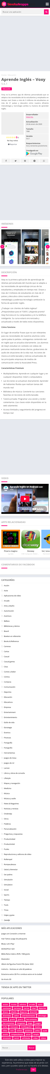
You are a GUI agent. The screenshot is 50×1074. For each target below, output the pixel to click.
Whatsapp (43, 161)
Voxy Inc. (29, 117)
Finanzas (7, 737)
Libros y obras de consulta (14, 773)
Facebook (6, 161)
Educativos (8, 702)
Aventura (7, 616)
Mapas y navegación (12, 783)
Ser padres (8, 874)
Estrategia (8, 727)
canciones (7, 1008)
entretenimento (28, 1015)
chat (34, 1008)
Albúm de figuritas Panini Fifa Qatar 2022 (17, 964)
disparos (23, 1012)
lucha (5, 1027)
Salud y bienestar (11, 869)
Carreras (7, 646)
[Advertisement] (25, 43)
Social (6, 890)
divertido (33, 1012)
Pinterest (25, 161)
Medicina (7, 788)
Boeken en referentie (12, 636)
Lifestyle (7, 778)
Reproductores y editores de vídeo (17, 854)
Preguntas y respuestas (13, 834)
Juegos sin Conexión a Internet (13, 933)
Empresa (7, 707)
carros (26, 1008)
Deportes (7, 692)
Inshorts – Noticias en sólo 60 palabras (16, 969)
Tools (6, 905)
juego (30, 1023)
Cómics (7, 677)
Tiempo (7, 900)
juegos (38, 1023)
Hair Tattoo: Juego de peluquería (14, 938)
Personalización (10, 829)
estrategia (42, 1015)
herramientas (8, 1023)
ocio (12, 1030)
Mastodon (5, 959)
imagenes (21, 1023)
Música (7, 793)
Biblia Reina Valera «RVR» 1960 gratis (15, 954)
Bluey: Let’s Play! (7, 944)
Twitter (15, 161)
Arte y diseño (9, 606)
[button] (46, 11)
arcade (32, 1004)
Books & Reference (11, 641)
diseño (14, 1012)
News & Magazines (11, 803)
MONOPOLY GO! (8, 949)
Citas (6, 666)
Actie (6, 590)
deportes (42, 1008)
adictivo (22, 1004)
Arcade (6, 601)
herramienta (31, 1019)
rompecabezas (17, 1034)
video (35, 1038)
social (16, 1038)
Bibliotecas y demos (12, 626)
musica (38, 1027)
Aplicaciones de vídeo (12, 595)
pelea (37, 1030)
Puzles (6, 849)
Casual (6, 656)
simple (36, 1034)
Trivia (6, 910)
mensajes (14, 1027)
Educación (12, 75)
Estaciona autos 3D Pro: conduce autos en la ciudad (21, 974)
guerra (20, 1019)
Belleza (6, 621)
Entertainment (10, 712)
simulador (7, 1038)
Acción (6, 585)
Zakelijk (7, 920)
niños (5, 1030)
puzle (45, 1030)
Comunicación (9, 687)
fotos (5, 1019)
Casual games (9, 661)
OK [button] (33, 1069)
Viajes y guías (9, 915)
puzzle (5, 1034)
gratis (12, 1019)
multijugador (26, 1027)
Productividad (9, 839)
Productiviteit (9, 844)
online (19, 1030)
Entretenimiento (10, 717)
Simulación (8, 879)
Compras (7, 682)
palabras (28, 1030)
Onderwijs (8, 813)
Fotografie (8, 748)
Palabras (7, 824)
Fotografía (8, 742)
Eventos (7, 732)
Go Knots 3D (6, 979)
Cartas (6, 651)
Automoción (9, 611)
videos (43, 1038)
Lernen (7, 768)
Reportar (13, 144)
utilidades (26, 1038)
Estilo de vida (9, 722)
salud (28, 1034)
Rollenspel (8, 859)
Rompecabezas (10, 864)
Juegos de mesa (10, 758)
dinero (5, 1012)
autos (40, 1004)
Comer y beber (10, 671)
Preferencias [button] (21, 1069)
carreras (17, 1008)
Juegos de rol (9, 763)
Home (3, 75)
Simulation (8, 884)
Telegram (34, 161)
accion (5, 1004)
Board (6, 631)
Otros (6, 819)
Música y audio (10, 798)
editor (16, 1015)
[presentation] (2, 246)
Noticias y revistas (11, 808)
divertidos (7, 1015)
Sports (6, 895)
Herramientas (9, 753)
